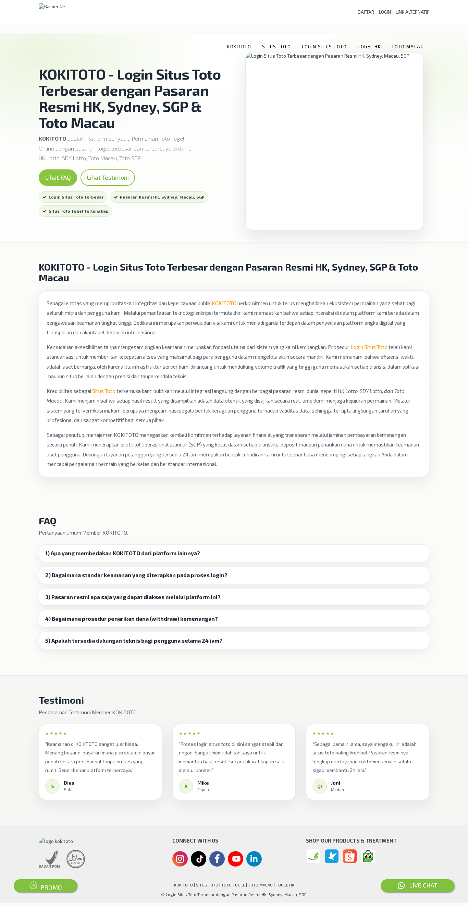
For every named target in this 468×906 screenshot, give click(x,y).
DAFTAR (366, 12)
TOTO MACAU (408, 46)
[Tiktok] (198, 861)
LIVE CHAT (421, 885)
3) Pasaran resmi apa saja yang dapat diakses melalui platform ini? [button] (133, 597)
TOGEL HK (369, 46)
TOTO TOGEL (233, 884)
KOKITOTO (239, 46)
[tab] (234, 553)
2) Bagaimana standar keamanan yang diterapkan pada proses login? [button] (136, 575)
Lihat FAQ (58, 177)
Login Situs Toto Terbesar (76, 196)
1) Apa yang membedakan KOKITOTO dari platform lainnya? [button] (122, 553)
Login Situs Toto (368, 347)
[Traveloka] (331, 856)
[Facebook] (217, 859)
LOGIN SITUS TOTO (324, 46)
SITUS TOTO (276, 46)
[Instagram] (180, 859)
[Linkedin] (254, 858)
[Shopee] (350, 856)
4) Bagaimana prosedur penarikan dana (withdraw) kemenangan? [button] (131, 619)
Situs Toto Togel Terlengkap (79, 210)
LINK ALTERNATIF (412, 12)
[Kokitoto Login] (313, 856)
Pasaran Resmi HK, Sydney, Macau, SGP (162, 196)
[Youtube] (236, 861)
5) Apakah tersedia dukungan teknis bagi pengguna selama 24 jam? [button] (133, 640)
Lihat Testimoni (108, 177)
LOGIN (385, 12)
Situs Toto (103, 391)
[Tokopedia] (368, 856)
